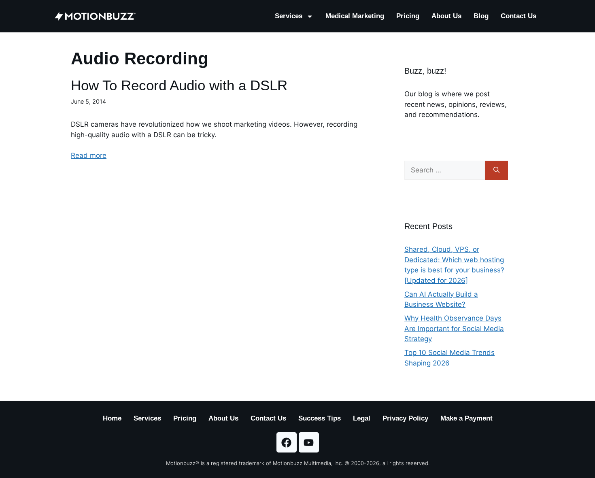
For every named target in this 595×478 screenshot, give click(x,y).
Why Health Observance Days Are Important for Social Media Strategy (454, 328)
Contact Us (518, 16)
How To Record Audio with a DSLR (179, 85)
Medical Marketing (354, 16)
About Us (446, 16)
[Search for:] (444, 170)
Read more (88, 155)
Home (112, 418)
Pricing (407, 16)
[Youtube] (309, 442)
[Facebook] (286, 442)
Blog (481, 16)
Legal (361, 418)
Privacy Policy (405, 418)
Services (288, 16)
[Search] (496, 170)
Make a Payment (466, 418)
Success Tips (319, 418)
